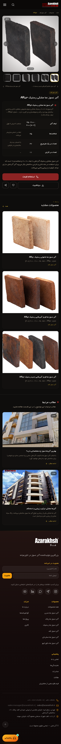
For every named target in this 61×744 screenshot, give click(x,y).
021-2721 (41, 700)
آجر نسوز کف (43, 13)
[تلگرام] (48, 591)
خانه (57, 13)
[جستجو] (13, 4)
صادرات (55, 672)
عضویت (7, 576)
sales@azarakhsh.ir (31, 706)
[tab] (54, 78)
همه (6, 206)
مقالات (56, 678)
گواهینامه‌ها (24, 613)
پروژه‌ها (26, 619)
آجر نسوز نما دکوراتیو (50, 643)
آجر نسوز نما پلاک (52, 619)
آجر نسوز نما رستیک (51, 625)
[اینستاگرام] (56, 591)
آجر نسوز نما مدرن (51, 613)
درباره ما (25, 607)
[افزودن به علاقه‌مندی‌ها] (13, 185)
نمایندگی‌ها (54, 666)
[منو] (4, 4)
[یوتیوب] (25, 591)
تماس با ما (55, 660)
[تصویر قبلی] (55, 43)
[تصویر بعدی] (6, 43)
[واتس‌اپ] (40, 591)
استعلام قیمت (29, 177)
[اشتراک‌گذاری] (5, 185)
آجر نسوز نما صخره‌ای (50, 637)
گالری (27, 625)
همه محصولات (53, 607)
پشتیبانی (8, 738)
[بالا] (5, 724)
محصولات (51, 13)
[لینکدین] (33, 591)
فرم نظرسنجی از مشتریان (49, 684)
